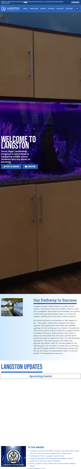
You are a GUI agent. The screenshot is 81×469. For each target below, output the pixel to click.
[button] (77, 8)
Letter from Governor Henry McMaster (45, 461)
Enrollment (34, 8)
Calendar (69, 8)
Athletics (60, 8)
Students (51, 8)
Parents (43, 8)
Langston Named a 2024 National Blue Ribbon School (51, 458)
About (25, 8)
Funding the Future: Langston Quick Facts (47, 456)
